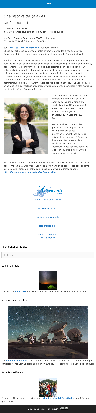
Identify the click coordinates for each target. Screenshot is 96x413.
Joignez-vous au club (48, 217)
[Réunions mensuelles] (48, 332)
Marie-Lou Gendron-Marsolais (24, 47)
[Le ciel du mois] (48, 280)
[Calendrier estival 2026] (48, 387)
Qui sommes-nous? (48, 208)
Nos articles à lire (48, 226)
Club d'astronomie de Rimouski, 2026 (44, 409)
